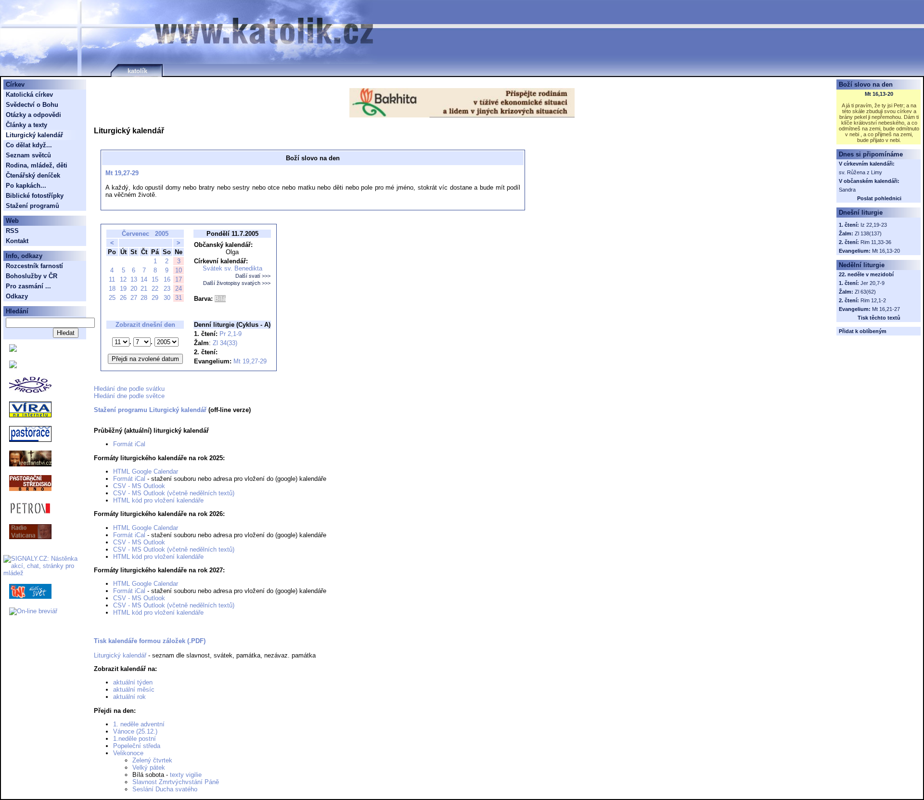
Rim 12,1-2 (873, 300)
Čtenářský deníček (33, 175)
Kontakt (17, 241)
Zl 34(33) (225, 343)
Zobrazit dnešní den (145, 324)
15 (155, 279)
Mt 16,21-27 (886, 309)
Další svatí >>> (252, 276)
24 (178, 288)
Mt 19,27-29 (122, 173)
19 (123, 288)
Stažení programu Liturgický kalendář (150, 409)
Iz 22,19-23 (873, 225)
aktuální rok (129, 696)
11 (112, 279)
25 (112, 297)
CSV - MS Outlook (139, 486)
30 (167, 297)
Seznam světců (28, 155)
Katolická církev (29, 94)
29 (155, 297)
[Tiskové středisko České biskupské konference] (13, 366)
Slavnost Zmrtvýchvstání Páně (175, 782)
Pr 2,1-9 (230, 333)
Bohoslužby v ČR (31, 276)
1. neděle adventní (139, 724)
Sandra (847, 190)
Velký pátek (148, 767)
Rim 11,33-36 (875, 242)
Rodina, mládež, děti (36, 165)
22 (155, 288)
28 (144, 297)
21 (144, 288)
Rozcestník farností (34, 266)
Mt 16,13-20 (879, 94)
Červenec (135, 233)
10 (178, 270)
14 (144, 279)
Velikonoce (128, 753)
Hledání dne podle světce (129, 396)
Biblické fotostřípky (35, 195)
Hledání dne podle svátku (129, 388)
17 (178, 279)
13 (133, 279)
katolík (137, 71)
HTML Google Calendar (145, 471)
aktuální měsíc (133, 689)
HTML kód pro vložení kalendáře (158, 500)
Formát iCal (129, 444)
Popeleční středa (136, 745)
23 (167, 288)
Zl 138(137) (868, 233)
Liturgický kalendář (120, 655)
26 (123, 297)
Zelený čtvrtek (152, 760)
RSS (12, 230)
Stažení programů (32, 205)
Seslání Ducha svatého (164, 789)
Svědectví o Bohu (32, 104)
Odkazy (17, 296)
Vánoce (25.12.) (135, 731)
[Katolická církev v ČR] (13, 349)
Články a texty (26, 125)
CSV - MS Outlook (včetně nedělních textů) (173, 493)
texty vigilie (186, 774)
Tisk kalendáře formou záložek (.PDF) (149, 641)
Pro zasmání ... (28, 286)
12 (123, 279)
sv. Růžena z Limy (860, 172)
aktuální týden (133, 682)
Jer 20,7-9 (872, 283)
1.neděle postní (134, 738)
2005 (161, 233)
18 (112, 288)
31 (178, 297)
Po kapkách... (26, 185)
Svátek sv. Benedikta (232, 268)
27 (133, 297)
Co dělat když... (29, 145)
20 (133, 288)
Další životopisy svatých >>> (236, 283)
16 (167, 279)
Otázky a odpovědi (33, 114)
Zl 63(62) (865, 292)
